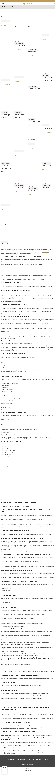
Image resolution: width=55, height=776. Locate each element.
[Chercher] (53, 4)
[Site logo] (27, 3)
